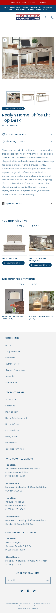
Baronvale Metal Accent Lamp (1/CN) (13, 318)
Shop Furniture (12, 351)
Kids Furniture (12, 430)
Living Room (11, 436)
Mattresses (11, 442)
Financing (10, 357)
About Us (10, 376)
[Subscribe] (47, 580)
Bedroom (10, 405)
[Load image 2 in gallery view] (28, 98)
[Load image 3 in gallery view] (42, 98)
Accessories (11, 399)
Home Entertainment (16, 418)
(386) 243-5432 (16, 476)
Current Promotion (15, 370)
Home (8, 345)
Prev (21, 226)
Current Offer (12, 363)
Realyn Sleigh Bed (10, 258)
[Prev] (3, 99)
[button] (3, 17)
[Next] (53, 99)
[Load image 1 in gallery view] (13, 98)
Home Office (12, 424)
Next (35, 226)
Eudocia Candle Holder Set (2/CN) (41, 318)
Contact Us (11, 382)
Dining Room (11, 412)
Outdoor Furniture (14, 449)
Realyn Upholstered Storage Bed (38, 259)
